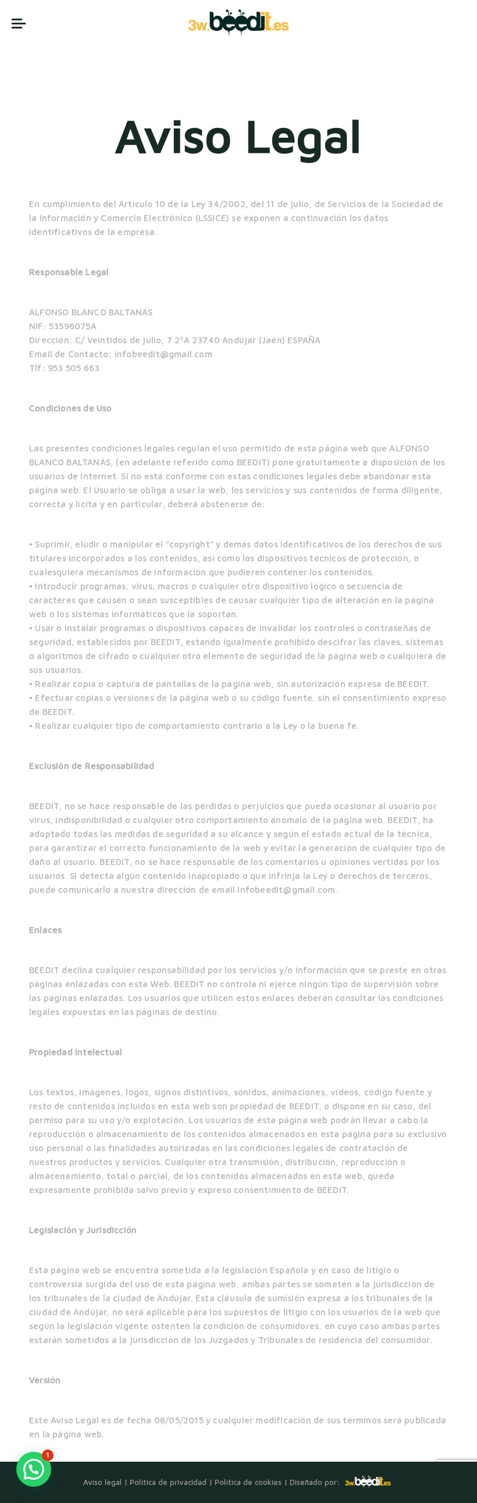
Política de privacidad (168, 1482)
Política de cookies (248, 1482)
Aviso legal (102, 1482)
